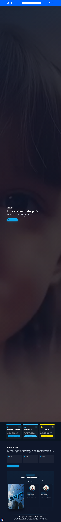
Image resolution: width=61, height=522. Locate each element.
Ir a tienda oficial (30, 436)
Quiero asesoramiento (12, 219)
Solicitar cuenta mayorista (13, 436)
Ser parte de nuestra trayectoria (12, 465)
